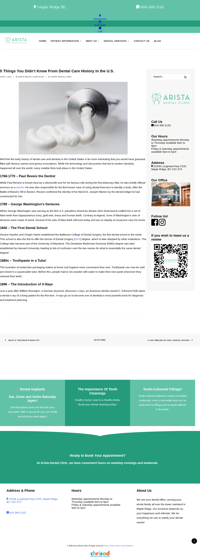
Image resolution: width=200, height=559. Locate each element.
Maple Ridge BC (51, 7)
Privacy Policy (109, 546)
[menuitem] (42, 41)
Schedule (100, 25)
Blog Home (100, 340)
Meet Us (91, 41)
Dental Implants (32, 389)
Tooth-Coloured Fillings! (162, 389)
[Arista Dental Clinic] (16, 41)
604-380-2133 (151, 7)
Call (100, 31)
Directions (100, 18)
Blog (157, 41)
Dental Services (115, 41)
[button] (185, 77)
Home (42, 41)
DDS (77, 239)
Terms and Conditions (124, 546)
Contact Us (142, 41)
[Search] (170, 77)
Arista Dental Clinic (61, 77)
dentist (20, 187)
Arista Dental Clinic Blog (31, 77)
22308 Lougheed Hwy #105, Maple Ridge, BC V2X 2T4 (169, 168)
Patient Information (65, 41)
